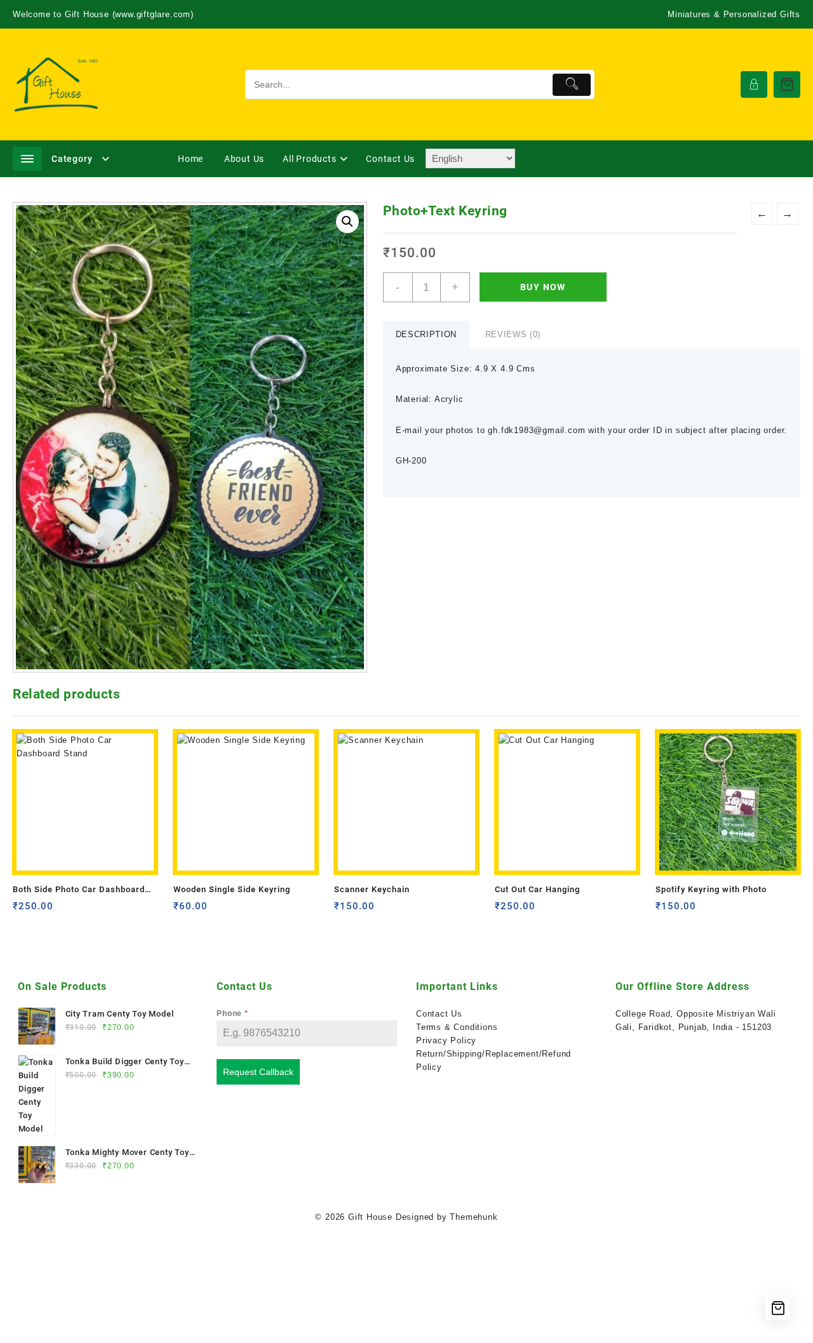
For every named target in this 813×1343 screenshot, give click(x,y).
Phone (232, 1013)
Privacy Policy (446, 1040)
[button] (347, 221)
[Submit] (572, 85)
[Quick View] (48, 911)
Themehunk (473, 1217)
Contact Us (439, 1014)
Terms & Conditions (456, 1027)
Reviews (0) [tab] (513, 334)
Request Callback (258, 1072)
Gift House (370, 1217)
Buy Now (543, 287)
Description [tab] (426, 334)
